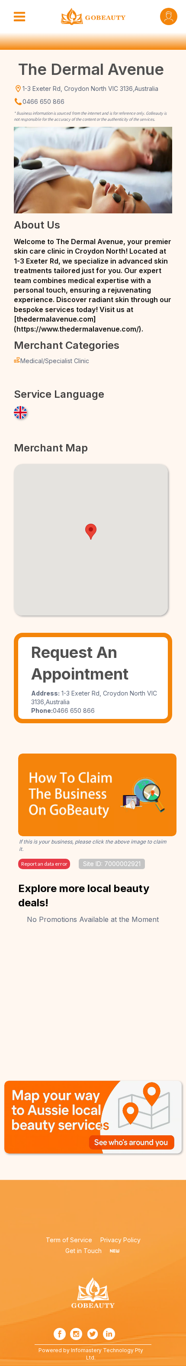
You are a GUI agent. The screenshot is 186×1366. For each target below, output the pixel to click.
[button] (91, 531)
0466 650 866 (43, 101)
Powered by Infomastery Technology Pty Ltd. (91, 1354)
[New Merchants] (114, 1250)
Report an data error (44, 863)
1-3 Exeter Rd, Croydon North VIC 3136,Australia (90, 88)
